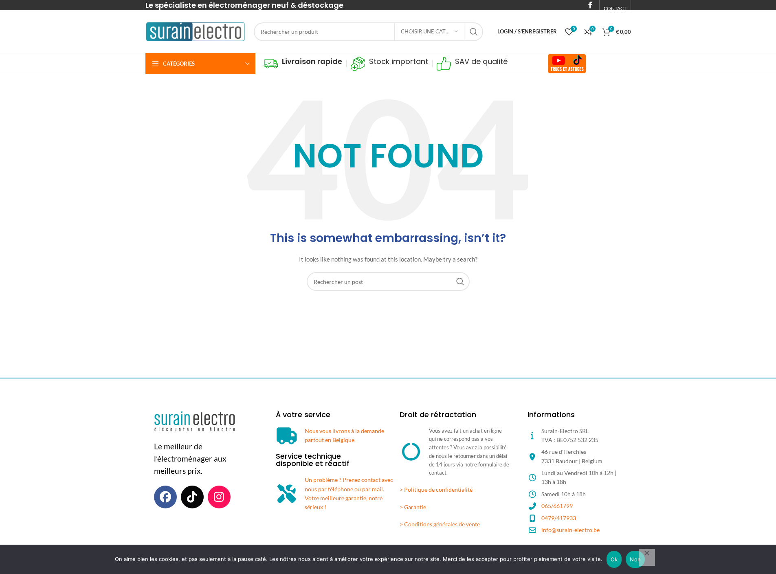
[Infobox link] (303, 64)
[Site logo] (195, 30)
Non (635, 559)
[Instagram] (219, 497)
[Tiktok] (192, 497)
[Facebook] (165, 497)
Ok (614, 559)
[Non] (647, 557)
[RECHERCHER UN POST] (473, 31)
